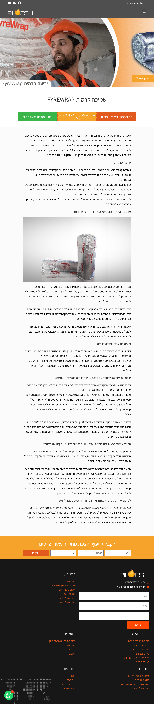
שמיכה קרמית (142, 662)
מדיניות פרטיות (67, 684)
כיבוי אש (71, 649)
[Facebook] (19, 2)
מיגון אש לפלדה (67, 598)
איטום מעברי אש (67, 589)
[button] (144, 11)
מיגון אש (71, 581)
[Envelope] (14, 2)
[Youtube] (9, 2)
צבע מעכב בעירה (140, 645)
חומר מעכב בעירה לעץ (137, 649)
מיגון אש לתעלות (67, 602)
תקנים (72, 653)
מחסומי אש (69, 594)
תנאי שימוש (69, 688)
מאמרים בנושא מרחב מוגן (62, 641)
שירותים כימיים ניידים (138, 675)
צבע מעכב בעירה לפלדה (136, 657)
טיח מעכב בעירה (140, 653)
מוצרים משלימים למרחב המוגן (134, 684)
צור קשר (71, 680)
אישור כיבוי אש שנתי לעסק (62, 585)
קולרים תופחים (141, 680)
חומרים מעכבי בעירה (138, 641)
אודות (72, 675)
